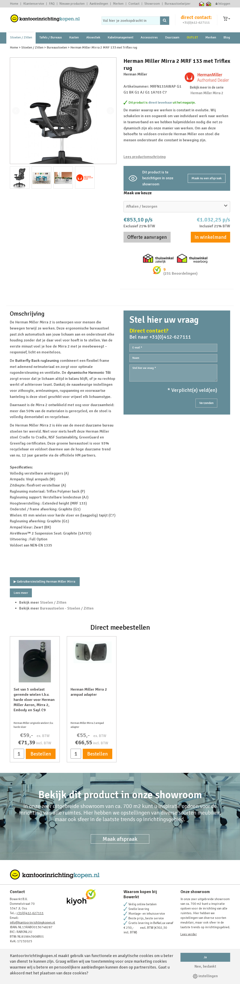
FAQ (52, 3)
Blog (226, 37)
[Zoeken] (164, 20)
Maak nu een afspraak (206, 178)
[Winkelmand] (226, 18)
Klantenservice (33, 3)
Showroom (152, 3)
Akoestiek (93, 37)
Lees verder (188, 934)
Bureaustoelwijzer (178, 3)
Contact (133, 3)
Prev (16, 111)
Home (14, 3)
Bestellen (40, 754)
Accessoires (149, 37)
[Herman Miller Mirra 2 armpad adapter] (92, 651)
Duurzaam (172, 37)
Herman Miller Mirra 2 (207, 93)
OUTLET (192, 37)
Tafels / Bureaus (50, 37)
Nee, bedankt (205, 966)
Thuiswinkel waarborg (201, 4)
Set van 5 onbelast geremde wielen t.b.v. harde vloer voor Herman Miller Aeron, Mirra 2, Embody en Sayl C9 (34, 699)
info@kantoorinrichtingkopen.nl (32, 922)
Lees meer (21, 593)
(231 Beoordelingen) (180, 273)
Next (110, 111)
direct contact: (196, 17)
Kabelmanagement (120, 37)
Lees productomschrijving (145, 156)
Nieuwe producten (72, 3)
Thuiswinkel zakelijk (208, 4)
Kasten (74, 37)
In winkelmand (210, 237)
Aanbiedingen (99, 3)
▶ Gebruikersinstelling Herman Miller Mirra (45, 582)
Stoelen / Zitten (21, 37)
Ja (205, 957)
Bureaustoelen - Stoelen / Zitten (67, 608)
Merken (118, 3)
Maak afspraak (120, 838)
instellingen (208, 976)
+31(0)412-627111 (196, 23)
